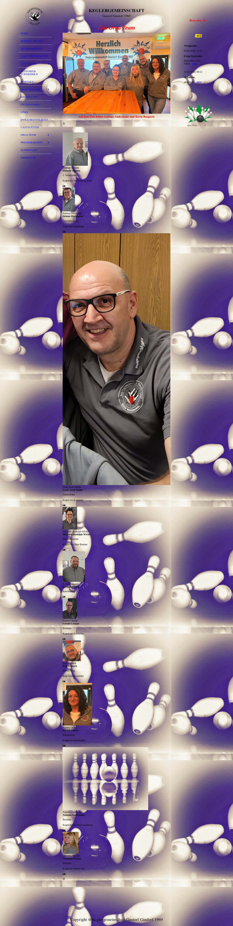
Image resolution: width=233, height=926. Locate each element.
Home (24, 33)
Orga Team (28, 135)
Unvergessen (30, 104)
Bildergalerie (31, 89)
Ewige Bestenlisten (34, 119)
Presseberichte (31, 142)
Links (24, 112)
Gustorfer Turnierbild (29, 73)
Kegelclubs (29, 97)
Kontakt (27, 82)
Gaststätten (30, 127)
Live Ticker (28, 63)
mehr (194, 63)
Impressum (28, 157)
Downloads (29, 150)
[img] (35, 16)
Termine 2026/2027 (32, 41)
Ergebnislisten (31, 48)
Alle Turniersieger (34, 56)
